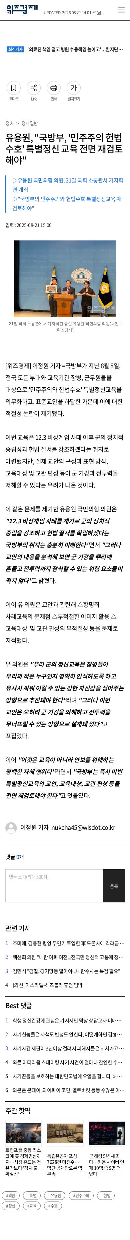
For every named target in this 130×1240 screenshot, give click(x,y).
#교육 (32, 1206)
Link (33, 86)
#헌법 (106, 1196)
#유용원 (54, 1196)
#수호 (53, 1206)
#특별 (32, 1196)
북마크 (13, 86)
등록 (114, 886)
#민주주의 (81, 1196)
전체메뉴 (121, 10)
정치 (9, 123)
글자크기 (73, 86)
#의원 (10, 1196)
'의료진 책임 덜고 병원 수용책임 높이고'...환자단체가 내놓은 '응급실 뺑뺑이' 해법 (65, 49)
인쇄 (53, 86)
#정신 (10, 1206)
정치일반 (29, 123)
